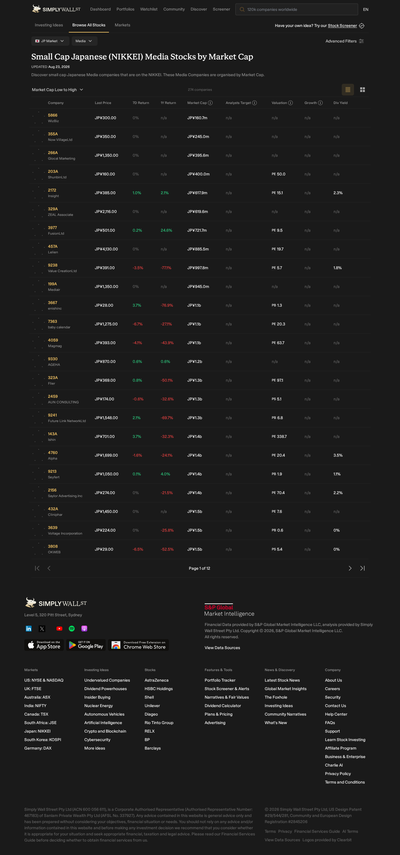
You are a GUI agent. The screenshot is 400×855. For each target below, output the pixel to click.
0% (136, 117)
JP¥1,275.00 (106, 324)
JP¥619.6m (197, 211)
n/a (164, 117)
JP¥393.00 (105, 342)
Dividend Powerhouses (105, 688)
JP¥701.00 (105, 436)
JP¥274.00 (105, 492)
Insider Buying (97, 697)
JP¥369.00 (105, 380)
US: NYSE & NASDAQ (44, 680)
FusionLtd (56, 233)
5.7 (277, 267)
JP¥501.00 (105, 230)
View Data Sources (222, 647)
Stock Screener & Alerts (227, 688)
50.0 (279, 174)
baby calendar (59, 327)
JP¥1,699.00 (106, 455)
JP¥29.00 (104, 549)
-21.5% (167, 492)
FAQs (330, 722)
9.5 (277, 230)
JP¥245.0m (198, 136)
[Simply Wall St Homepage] (56, 8)
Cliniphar (55, 515)
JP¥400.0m (198, 174)
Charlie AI (334, 765)
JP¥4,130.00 (106, 249)
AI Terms (350, 831)
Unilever (152, 705)
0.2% (137, 230)
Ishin (52, 440)
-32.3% (167, 436)
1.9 (277, 474)
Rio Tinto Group (159, 722)
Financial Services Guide (317, 831)
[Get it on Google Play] (86, 645)
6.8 (277, 417)
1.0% (137, 192)
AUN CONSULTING (63, 402)
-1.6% (137, 455)
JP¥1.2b (194, 361)
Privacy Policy (338, 773)
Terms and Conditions (345, 782)
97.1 (277, 380)
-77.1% (166, 267)
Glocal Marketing (61, 158)
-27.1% (166, 324)
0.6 (277, 530)
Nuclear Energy (98, 705)
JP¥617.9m (197, 192)
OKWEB (54, 552)
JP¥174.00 (104, 399)
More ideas (94, 748)
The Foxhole (276, 697)
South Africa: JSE (40, 722)
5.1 (276, 399)
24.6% (166, 230)
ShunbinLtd (57, 177)
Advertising (215, 722)
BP (147, 739)
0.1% (137, 474)
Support (332, 731)
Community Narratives (285, 714)
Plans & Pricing (219, 714)
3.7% (137, 305)
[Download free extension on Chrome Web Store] (138, 645)
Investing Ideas (49, 25)
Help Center (336, 714)
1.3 (277, 305)
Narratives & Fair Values (227, 697)
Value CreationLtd (62, 271)
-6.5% (138, 549)
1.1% (337, 474)
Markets (122, 25)
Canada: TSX (36, 714)
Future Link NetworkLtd (67, 421)
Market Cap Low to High (54, 89)
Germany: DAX (38, 748)
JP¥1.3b (194, 380)
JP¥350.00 (105, 136)
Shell (149, 697)
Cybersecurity (97, 739)
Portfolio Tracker (220, 680)
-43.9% (167, 342)
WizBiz (53, 121)
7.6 (277, 511)
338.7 (279, 436)
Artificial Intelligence (103, 722)
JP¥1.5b (194, 511)
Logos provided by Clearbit (327, 839)
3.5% (338, 455)
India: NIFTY (35, 705)
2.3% (338, 192)
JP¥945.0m (198, 286)
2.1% (165, 192)
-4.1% (137, 342)
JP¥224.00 (105, 530)
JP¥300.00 (105, 117)
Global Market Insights (286, 688)
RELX (150, 731)
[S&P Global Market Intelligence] (229, 610)
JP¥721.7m (197, 230)
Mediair (54, 290)
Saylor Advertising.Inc (65, 496)
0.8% (137, 380)
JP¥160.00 (105, 174)
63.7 (278, 342)
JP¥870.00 (105, 361)
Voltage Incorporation (65, 533)
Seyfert (53, 477)
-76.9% (167, 305)
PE (274, 174)
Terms (270, 831)
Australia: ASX (37, 697)
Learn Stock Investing (345, 739)
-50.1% (167, 380)
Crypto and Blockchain (105, 731)
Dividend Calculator (223, 705)
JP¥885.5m (198, 249)
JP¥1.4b (194, 436)
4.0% (165, 474)
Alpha (52, 458)
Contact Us (335, 705)
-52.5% (167, 549)
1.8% (338, 267)
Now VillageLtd (60, 140)
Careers (332, 688)
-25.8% (167, 530)
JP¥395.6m (198, 155)
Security (333, 697)
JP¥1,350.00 (106, 155)
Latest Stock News (282, 680)
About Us (333, 680)
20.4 (278, 455)
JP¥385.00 (105, 192)
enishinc (55, 308)
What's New (276, 722)
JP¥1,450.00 (106, 511)
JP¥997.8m (197, 267)
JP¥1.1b (194, 305)
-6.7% (138, 324)
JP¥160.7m (197, 117)
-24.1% (166, 455)
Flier (51, 383)
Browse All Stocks (88, 25)
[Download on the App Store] (44, 645)
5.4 (277, 549)
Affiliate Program (340, 748)
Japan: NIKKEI (37, 731)
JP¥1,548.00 (106, 417)
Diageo (151, 714)
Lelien (53, 252)
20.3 (278, 324)
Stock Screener (342, 25)
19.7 (277, 249)
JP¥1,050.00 (107, 474)
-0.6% (138, 399)
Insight (53, 196)
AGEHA (54, 365)
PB (274, 305)
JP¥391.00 (105, 267)
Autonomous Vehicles (104, 714)
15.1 (277, 192)
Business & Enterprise (345, 756)
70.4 (278, 492)
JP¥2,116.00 (106, 211)
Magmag (55, 346)
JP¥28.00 (104, 305)
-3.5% (138, 267)
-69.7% (167, 417)
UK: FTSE (32, 688)
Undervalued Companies (107, 680)
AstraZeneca (157, 680)
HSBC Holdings (159, 688)
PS (274, 399)
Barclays (153, 748)
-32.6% (167, 399)
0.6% (137, 361)
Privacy (285, 831)
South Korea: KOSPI (42, 739)
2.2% (338, 492)
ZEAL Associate (60, 215)
